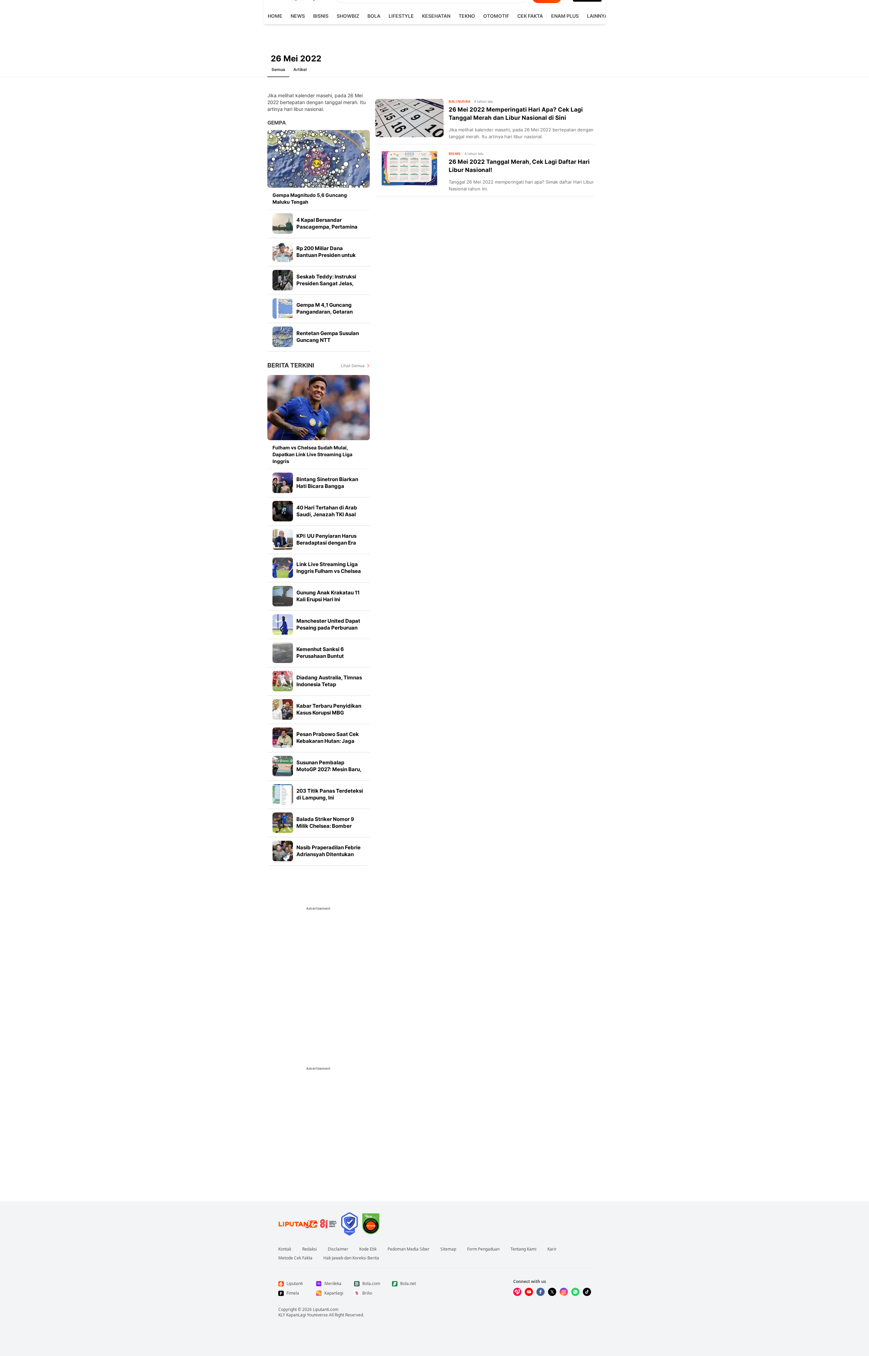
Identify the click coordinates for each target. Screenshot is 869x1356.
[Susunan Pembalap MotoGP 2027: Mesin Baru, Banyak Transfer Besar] (282, 766)
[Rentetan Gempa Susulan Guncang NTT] (282, 337)
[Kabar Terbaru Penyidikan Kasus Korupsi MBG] (282, 709)
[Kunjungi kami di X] (552, 1292)
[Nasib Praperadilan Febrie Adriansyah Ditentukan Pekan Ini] (282, 851)
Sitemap (448, 1249)
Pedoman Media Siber (409, 1249)
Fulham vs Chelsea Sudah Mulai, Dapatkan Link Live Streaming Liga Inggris (312, 454)
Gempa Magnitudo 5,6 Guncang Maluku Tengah (309, 198)
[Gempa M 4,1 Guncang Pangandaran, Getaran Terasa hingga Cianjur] (282, 308)
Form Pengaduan (483, 1249)
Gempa (276, 122)
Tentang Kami (523, 1249)
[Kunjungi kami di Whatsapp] (575, 1292)
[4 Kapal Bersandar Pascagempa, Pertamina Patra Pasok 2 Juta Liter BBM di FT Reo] (282, 223)
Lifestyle (401, 16)
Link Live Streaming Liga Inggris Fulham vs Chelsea (328, 567)
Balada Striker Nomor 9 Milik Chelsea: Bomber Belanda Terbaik (325, 826)
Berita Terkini (290, 365)
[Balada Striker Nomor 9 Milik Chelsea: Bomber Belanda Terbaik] (282, 822)
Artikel (300, 69)
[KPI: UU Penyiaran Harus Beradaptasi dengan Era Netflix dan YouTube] (282, 539)
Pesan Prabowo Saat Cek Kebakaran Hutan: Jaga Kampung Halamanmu (327, 741)
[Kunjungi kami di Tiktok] (587, 1292)
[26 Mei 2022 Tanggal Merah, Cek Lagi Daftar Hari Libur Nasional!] (409, 170)
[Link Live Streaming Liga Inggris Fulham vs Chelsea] (282, 568)
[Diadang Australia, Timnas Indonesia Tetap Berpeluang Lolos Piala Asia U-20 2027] (282, 681)
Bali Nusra (460, 101)
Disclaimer (338, 1249)
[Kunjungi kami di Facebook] (540, 1292)
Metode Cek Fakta (295, 1258)
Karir (552, 1249)
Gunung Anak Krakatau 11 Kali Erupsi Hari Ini (328, 596)
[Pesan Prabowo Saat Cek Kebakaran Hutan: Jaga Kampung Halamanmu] (282, 737)
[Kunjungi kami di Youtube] (529, 1292)
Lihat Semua (353, 365)
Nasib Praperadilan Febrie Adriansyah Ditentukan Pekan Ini (328, 854)
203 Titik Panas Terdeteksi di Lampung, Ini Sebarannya (329, 798)
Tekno (467, 16)
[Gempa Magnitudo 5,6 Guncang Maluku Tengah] (318, 159)
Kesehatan (436, 16)
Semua (278, 69)
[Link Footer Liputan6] (307, 1224)
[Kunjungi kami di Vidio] (517, 1292)
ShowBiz (348, 16)
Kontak (284, 1249)
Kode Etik (368, 1249)
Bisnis (320, 16)
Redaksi (309, 1249)
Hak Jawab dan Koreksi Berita (351, 1258)
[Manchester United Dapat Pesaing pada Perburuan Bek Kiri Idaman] (282, 624)
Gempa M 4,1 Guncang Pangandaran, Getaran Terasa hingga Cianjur (324, 312)
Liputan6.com (325, 1309)
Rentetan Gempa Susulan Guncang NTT (327, 336)
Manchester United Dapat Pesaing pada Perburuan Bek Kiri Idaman (328, 628)
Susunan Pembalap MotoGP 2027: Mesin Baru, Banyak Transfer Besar (328, 769)
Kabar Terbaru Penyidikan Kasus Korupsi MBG (328, 709)
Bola (373, 16)
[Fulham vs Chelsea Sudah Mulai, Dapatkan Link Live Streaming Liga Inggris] (318, 407)
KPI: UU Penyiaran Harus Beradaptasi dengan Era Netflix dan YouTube (326, 543)
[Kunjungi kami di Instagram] (564, 1292)
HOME (275, 16)
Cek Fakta (530, 16)
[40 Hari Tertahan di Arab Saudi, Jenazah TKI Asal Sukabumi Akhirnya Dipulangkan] (282, 511)
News (298, 16)
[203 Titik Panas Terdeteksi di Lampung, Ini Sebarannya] (282, 794)
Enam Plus (565, 16)
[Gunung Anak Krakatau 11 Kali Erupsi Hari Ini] (282, 596)
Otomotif (496, 16)
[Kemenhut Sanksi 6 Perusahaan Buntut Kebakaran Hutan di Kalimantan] (282, 653)
